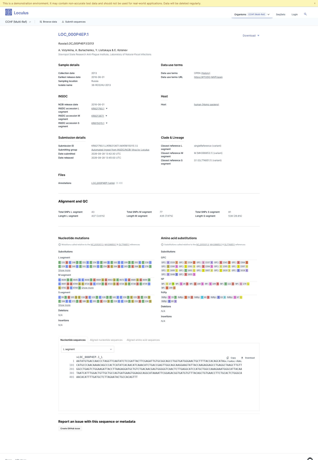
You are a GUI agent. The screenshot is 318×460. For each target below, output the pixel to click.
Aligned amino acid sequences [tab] (143, 339)
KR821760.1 (97, 108)
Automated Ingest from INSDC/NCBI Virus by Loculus (120, 149)
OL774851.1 (124, 244)
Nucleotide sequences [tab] (73, 339)
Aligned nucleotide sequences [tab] (106, 339)
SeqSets (280, 14)
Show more (64, 270)
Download (249, 35)
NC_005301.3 (97, 244)
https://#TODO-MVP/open (208, 77)
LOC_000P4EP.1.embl (103, 183)
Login (295, 14)
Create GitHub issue (70, 428)
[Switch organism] (30, 22)
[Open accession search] (305, 14)
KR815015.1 (97, 123)
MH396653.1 (110, 244)
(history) (205, 73)
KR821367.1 (97, 115)
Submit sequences (75, 21)
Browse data (50, 21)
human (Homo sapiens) (206, 104)
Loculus (21, 12)
